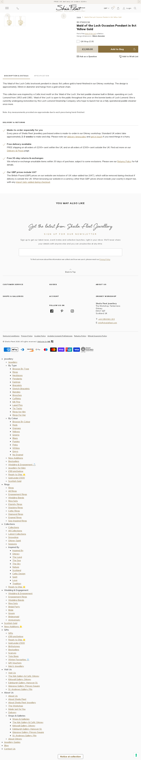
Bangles (16, 391)
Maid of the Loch (90, 33)
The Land (17, 557)
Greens (15, 434)
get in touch (96, 136)
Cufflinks (16, 398)
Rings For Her (19, 415)
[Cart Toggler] (118, 8)
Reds (14, 425)
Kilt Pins (16, 401)
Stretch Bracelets (21, 388)
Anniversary (14, 619)
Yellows (16, 431)
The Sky (16, 563)
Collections (13, 527)
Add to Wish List (130, 56)
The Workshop (15, 705)
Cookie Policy (40, 336)
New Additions (15, 458)
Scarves (12, 653)
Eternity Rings (15, 504)
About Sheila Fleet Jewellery (22, 702)
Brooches (17, 395)
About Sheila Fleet (17, 699)
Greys (15, 451)
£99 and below (15, 471)
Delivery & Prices (15, 150)
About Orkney (15, 738)
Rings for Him (19, 411)
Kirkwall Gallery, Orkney (19, 679)
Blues (15, 438)
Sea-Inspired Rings (17, 520)
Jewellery (12, 362)
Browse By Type (20, 368)
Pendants (17, 378)
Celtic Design (18, 573)
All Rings (12, 491)
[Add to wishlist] (112, 8)
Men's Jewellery (16, 666)
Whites (16, 448)
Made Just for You (16, 709)
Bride (10, 610)
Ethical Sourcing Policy (97, 336)
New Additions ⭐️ (13, 626)
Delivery (12, 712)
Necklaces (17, 375)
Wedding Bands (16, 497)
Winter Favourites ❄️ (18, 659)
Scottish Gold (14, 481)
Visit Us (12, 672)
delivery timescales (76, 136)
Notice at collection (70, 756)
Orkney (16, 553)
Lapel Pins (17, 405)
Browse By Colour (21, 421)
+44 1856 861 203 (106, 319)
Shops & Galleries (20, 719)
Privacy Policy (104, 259)
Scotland (16, 570)
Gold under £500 (16, 477)
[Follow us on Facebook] (51, 311)
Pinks (15, 444)
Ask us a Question (88, 56)
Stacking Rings (15, 507)
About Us (13, 695)
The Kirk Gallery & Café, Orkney (23, 676)
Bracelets (17, 385)
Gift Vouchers (14, 662)
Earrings (16, 382)
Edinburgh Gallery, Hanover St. (23, 682)
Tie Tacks (17, 408)
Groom (11, 613)
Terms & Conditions (11, 336)
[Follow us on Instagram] (72, 311)
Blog (6, 745)
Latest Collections (17, 534)
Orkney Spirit (14, 540)
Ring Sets (13, 501)
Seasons (12, 543)
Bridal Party (14, 606)
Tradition (16, 583)
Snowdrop (13, 537)
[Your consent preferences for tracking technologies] (136, 755)
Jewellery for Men (17, 467)
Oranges (16, 428)
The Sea (16, 560)
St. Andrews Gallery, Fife (20, 689)
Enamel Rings (15, 517)
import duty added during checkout (33, 182)
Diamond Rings (15, 514)
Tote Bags (13, 656)
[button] (135, 8)
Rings (15, 372)
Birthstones (14, 646)
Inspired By (17, 550)
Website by (43, 341)
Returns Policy (124, 161)
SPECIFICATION (41, 76)
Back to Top (70, 272)
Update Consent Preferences (59, 336)
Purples (16, 441)
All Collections (15, 530)
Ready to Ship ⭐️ (16, 474)
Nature (15, 567)
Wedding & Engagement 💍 (22, 464)
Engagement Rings (17, 494)
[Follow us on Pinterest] (61, 311)
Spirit (14, 577)
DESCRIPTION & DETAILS (16, 76)
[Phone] (17, 8)
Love (14, 580)
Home (79, 17)
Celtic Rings (14, 510)
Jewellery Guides (12, 742)
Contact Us (9, 748)
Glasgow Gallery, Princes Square (24, 686)
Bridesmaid (13, 616)
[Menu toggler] (7, 8)
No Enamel (17, 454)
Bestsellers (13, 461)
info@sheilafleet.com (107, 323)
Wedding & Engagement (20, 593)
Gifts (10, 633)
